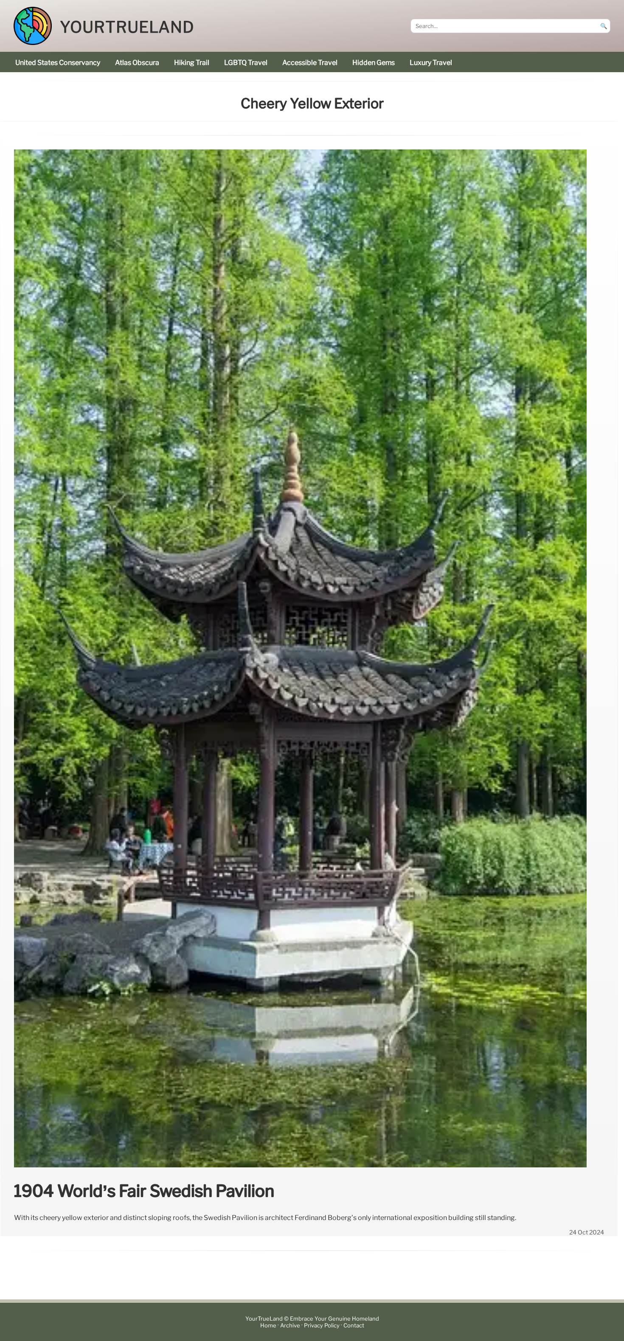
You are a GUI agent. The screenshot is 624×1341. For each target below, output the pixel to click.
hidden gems (373, 63)
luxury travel (431, 63)
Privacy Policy (322, 1325)
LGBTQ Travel (245, 63)
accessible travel (309, 63)
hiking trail (191, 63)
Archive (290, 1325)
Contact (353, 1325)
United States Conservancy (57, 63)
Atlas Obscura (137, 63)
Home (268, 1325)
